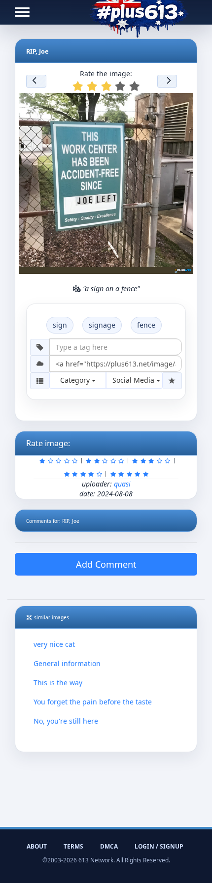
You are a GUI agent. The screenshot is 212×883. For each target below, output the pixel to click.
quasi (122, 483)
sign (60, 325)
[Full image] (181, 103)
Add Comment (106, 564)
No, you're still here (66, 721)
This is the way (58, 682)
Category (76, 380)
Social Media (134, 380)
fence (146, 325)
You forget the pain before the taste (93, 701)
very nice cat (54, 644)
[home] (138, 12)
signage (102, 325)
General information (67, 663)
